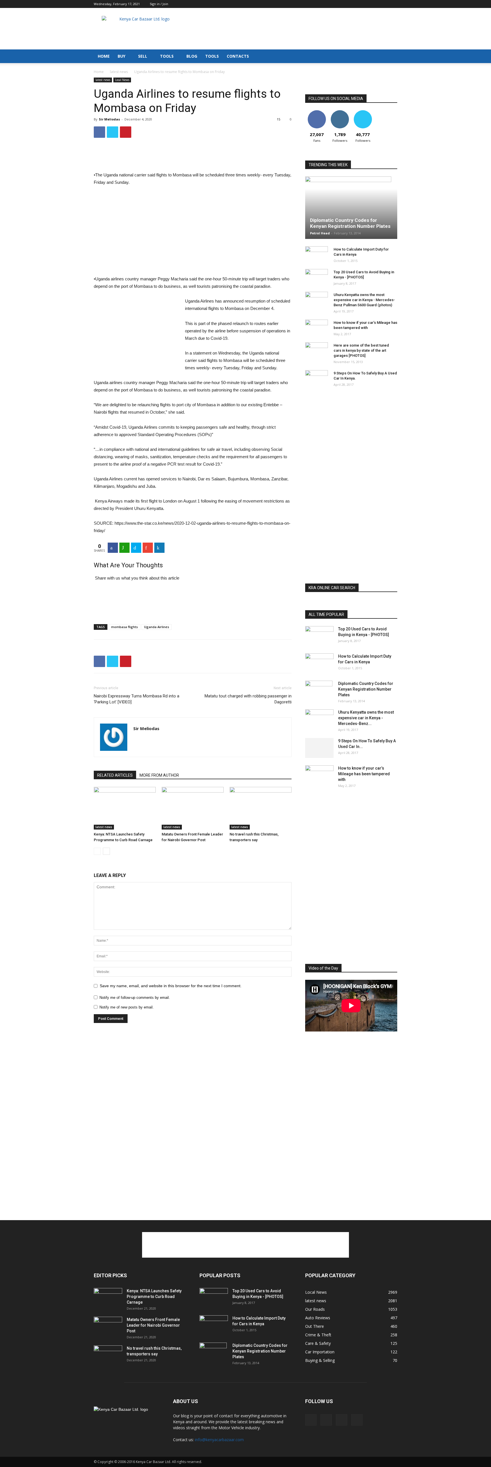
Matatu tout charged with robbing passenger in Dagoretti (248, 699)
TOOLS (167, 56)
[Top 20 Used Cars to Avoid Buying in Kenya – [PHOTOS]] (316, 277)
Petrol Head (320, 233)
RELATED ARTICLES (115, 775)
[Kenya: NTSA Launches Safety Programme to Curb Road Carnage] (125, 808)
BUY (121, 56)
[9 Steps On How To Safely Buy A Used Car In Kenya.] (316, 378)
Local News (122, 80)
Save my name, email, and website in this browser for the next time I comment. (171, 985)
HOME (104, 56)
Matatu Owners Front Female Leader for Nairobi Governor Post (153, 1325)
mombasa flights (124, 627)
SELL (142, 56)
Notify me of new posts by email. (126, 1007)
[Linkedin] (383, 4)
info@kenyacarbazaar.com (219, 1439)
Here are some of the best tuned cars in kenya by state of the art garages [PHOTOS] (361, 350)
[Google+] (148, 548)
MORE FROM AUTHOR (159, 775)
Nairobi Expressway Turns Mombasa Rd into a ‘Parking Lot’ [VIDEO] (136, 699)
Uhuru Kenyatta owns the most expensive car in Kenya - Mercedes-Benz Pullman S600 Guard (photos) (364, 300)
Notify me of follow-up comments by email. (134, 997)
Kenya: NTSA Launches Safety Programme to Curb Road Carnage (154, 1297)
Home (99, 71)
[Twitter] (393, 4)
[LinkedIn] (159, 548)
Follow (339, 112)
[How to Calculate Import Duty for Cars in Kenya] (316, 254)
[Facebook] (365, 4)
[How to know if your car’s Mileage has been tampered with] (316, 327)
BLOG (191, 56)
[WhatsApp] (124, 548)
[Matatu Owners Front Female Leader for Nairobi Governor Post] (193, 808)
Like (316, 112)
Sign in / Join (159, 4)
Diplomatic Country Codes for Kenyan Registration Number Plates (350, 223)
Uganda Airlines (156, 627)
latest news (119, 71)
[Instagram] (374, 4)
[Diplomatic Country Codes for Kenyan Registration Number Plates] (351, 207)
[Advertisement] (293, 28)
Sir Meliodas (109, 119)
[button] (390, 56)
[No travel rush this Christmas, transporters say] (261, 808)
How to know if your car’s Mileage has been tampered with (364, 774)
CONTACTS (238, 56)
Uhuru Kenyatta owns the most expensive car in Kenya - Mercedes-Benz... (366, 718)
